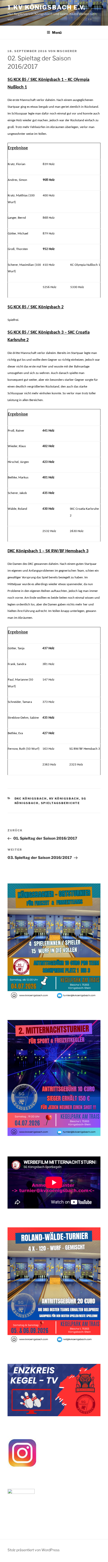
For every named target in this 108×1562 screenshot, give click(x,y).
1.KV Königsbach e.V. (46, 7)
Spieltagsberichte (60, 803)
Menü (57, 32)
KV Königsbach (64, 798)
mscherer (67, 51)
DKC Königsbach (31, 798)
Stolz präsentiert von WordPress (34, 1550)
